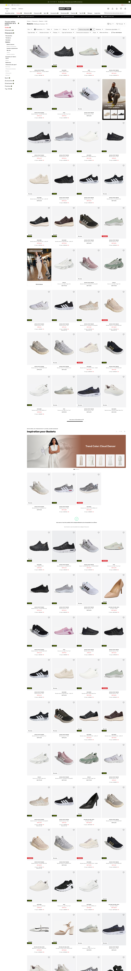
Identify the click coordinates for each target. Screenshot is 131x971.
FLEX (46, 21)
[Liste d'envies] (121, 9)
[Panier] (125, 9)
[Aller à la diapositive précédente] (116, 431)
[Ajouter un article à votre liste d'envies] (49, 38)
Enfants (21, 8)
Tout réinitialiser (117, 32)
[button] (111, 24)
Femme (7, 8)
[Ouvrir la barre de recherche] (105, 13)
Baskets (41, 21)
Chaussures (35, 21)
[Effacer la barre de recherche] (125, 13)
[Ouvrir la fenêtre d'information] (129, 2)
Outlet (8, 4)
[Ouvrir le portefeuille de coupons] (108, 9)
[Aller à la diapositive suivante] (124, 431)
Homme (14, 8)
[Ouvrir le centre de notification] (117, 8)
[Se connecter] (112, 9)
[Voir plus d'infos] (39, 76)
